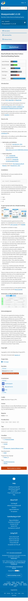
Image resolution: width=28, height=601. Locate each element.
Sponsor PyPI (14, 526)
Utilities (5, 463)
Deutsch (24, 583)
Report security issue (14, 539)
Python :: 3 (6, 457)
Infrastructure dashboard (13, 505)
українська (14, 583)
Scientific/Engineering (8, 462)
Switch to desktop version (14, 575)
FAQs (14, 495)
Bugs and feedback (14, 520)
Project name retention (13, 493)
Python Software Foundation (18, 563)
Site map (14, 568)
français (17, 582)
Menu (22, 3)
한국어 (15, 586)
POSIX (5, 453)
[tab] (14, 31)
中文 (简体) (5, 584)
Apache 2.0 (17, 355)
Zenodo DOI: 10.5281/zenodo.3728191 (12, 160)
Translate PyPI (13, 524)
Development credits (13, 528)
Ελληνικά (20, 583)
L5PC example (13, 224)
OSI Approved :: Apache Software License (13, 448)
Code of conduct (13, 541)
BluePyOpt (18, 100)
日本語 (22, 582)
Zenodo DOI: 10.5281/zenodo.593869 (12, 156)
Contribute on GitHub (13, 522)
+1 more (4, 392)
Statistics (14, 507)
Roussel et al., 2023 (15, 165)
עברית (20, 584)
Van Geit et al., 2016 (17, 144)
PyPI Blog (13, 503)
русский (16, 584)
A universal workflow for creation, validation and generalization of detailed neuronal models (12, 106)
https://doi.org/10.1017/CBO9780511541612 (17, 150)
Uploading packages (13, 489)
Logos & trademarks (14, 509)
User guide (13, 491)
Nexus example (18, 289)
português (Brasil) (7, 583)
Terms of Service (13, 537)
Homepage (6, 362)
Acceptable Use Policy (13, 545)
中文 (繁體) (11, 584)
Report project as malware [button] (14, 468)
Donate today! (14, 558)
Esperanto (25, 584)
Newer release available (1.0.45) (10, 373)
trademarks (12, 562)
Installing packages (13, 487)
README (23, 224)
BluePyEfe (11, 100)
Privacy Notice (13, 543)
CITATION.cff (4, 133)
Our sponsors (14, 511)
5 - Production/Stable (8, 439)
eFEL (7, 100)
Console (5, 444)
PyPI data (4, 368)
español (13, 582)
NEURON (6, 115)
